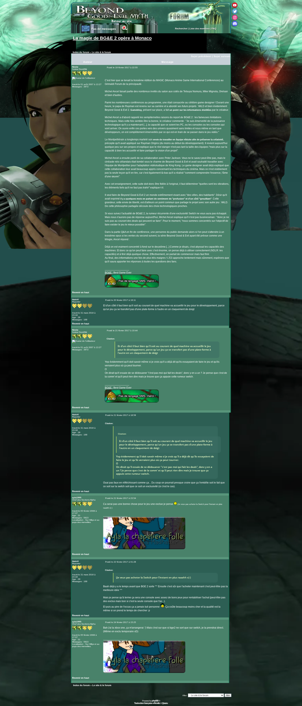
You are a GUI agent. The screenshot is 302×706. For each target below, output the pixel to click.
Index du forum (81, 52)
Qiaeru (165, 703)
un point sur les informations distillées (190, 110)
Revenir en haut (80, 292)
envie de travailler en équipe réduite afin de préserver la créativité (188, 139)
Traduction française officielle (147, 703)
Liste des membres (199, 28)
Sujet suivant (222, 56)
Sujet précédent (201, 56)
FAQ (214, 28)
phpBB (155, 700)
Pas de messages (103, 28)
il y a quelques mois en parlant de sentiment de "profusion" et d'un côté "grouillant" (166, 198)
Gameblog (136, 110)
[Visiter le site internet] (112, 293)
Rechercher (181, 28)
